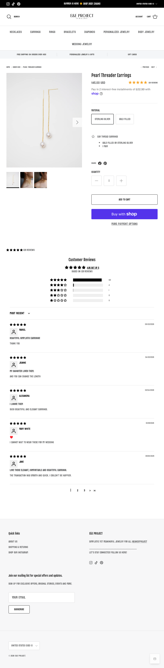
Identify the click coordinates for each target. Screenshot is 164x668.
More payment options (124, 224)
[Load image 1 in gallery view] (44, 120)
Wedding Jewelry (82, 44)
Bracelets (70, 32)
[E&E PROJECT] (82, 16)
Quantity (95, 172)
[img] (18, 324)
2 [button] (77, 490)
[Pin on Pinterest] (105, 163)
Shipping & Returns (18, 547)
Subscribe (19, 609)
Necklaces (16, 32)
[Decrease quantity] (96, 181)
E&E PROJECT (20, 656)
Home (8, 67)
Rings (52, 32)
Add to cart (124, 199)
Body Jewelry (146, 32)
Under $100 (16, 67)
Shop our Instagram (18, 552)
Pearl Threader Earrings (32, 67)
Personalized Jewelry (117, 32)
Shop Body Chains (91, 3)
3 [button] (84, 490)
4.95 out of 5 (93, 267)
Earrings (35, 32)
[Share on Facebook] (99, 163)
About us (13, 541)
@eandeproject (139, 541)
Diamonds (89, 32)
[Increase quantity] (121, 181)
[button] (14, 250)
